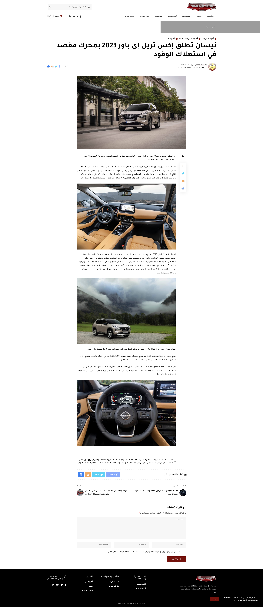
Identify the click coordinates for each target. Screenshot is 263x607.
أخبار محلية (170, 39)
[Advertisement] (136, 6)
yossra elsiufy (201, 65)
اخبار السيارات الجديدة (106, 463)
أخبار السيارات (208, 39)
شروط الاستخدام (240, 601)
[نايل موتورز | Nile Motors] (201, 7)
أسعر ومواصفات (106, 460)
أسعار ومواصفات (122, 460)
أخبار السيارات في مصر (188, 39)
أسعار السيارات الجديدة (141, 460)
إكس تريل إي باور (91, 460)
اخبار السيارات (123, 463)
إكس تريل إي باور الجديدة (140, 463)
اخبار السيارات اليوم (87, 463)
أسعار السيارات (159, 460)
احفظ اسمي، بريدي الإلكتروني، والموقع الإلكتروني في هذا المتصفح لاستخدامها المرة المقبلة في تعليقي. (145, 552)
